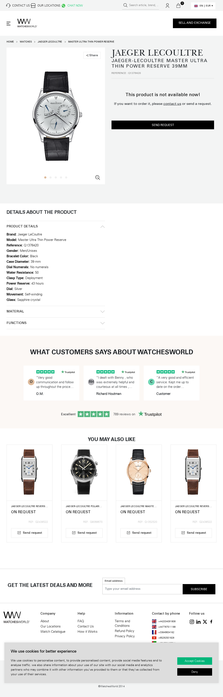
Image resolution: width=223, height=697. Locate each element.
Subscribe (199, 589)
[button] (45, 177)
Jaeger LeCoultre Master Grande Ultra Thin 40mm (138, 506)
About (45, 621)
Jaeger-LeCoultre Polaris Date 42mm (84, 506)
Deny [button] (194, 672)
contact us (172, 104)
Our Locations (51, 626)
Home (10, 41)
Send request (163, 125)
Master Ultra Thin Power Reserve (91, 41)
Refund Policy (124, 631)
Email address (114, 581)
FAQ (81, 621)
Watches (26, 41)
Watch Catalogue (53, 632)
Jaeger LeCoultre (50, 41)
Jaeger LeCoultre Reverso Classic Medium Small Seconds (29, 506)
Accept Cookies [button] (195, 661)
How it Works (88, 632)
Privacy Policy (125, 636)
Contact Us (86, 626)
